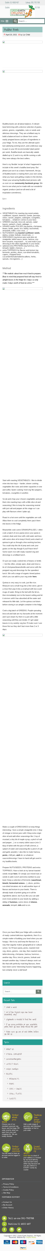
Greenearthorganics (13, 1059)
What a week (11, 1007)
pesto (4, 855)
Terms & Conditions (10, 1187)
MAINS (11, 1083)
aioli (18, 855)
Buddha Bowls (11, 29)
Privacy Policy (8, 1184)
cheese (34, 902)
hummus (13, 902)
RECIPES (9, 1074)
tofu (20, 905)
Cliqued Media (31, 1237)
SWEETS (12, 1098)
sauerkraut (36, 880)
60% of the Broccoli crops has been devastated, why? (18, 1013)
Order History (8, 1208)
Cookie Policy (8, 1190)
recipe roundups (12, 1069)
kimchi (5, 883)
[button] (2, 21)
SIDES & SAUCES (15, 1088)
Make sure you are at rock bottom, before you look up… (21, 1033)
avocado (6, 905)
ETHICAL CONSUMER (14, 1054)
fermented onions (17, 883)
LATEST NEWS (12, 1064)
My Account (7, 1205)
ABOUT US (10, 1049)
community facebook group (27, 183)
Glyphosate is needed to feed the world (21, 1019)
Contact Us (7, 1202)
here (34, 576)
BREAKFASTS (14, 1078)
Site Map (6, 1193)
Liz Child (26, 35)
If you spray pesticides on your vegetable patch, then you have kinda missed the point (20, 1025)
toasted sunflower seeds (29, 233)
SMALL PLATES (15, 1093)
